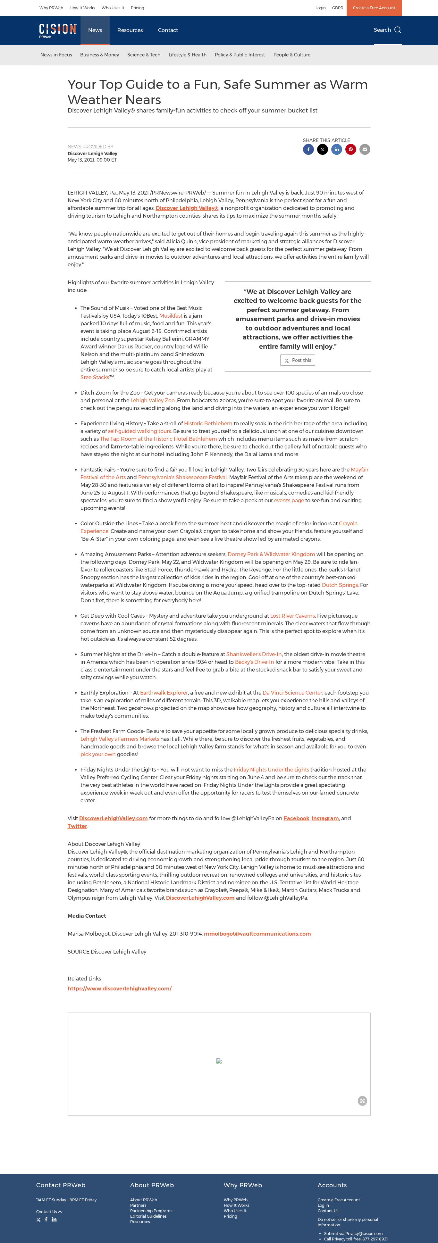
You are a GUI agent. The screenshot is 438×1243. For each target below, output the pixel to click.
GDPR (337, 7)
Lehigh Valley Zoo (153, 400)
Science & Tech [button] (143, 55)
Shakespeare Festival (182, 477)
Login (321, 7)
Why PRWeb (51, 7)
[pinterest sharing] (350, 150)
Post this (301, 360)
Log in (323, 1205)
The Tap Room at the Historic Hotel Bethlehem (158, 439)
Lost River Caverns (292, 616)
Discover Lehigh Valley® (187, 208)
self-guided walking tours (139, 431)
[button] (219, 1061)
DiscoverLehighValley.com (113, 818)
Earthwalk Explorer (164, 693)
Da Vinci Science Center (292, 693)
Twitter (77, 826)
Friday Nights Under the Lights (271, 770)
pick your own (98, 754)
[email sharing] (364, 150)
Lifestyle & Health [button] (187, 55)
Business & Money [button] (99, 55)
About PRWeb (143, 1199)
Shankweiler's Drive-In (254, 654)
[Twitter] (39, 1219)
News (95, 30)
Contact (168, 30)
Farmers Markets (119, 739)
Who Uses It (113, 7)
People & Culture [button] (292, 55)
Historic (208, 424)
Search (382, 30)
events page (289, 500)
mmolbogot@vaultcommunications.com (257, 934)
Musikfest (170, 316)
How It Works (82, 7)
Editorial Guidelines (148, 1216)
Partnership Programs (151, 1210)
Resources (130, 30)
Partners (138, 1205)
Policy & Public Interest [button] (240, 55)
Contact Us (47, 1211)
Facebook (296, 818)
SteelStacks (94, 377)
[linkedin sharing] (336, 150)
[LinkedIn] (54, 1219)
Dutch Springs (340, 585)
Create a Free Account (374, 7)
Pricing (137, 7)
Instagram (325, 818)
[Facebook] (46, 1219)
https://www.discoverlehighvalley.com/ (120, 989)
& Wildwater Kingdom (271, 554)
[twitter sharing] (322, 150)
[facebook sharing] (308, 150)
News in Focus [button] (56, 55)
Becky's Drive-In (254, 662)
